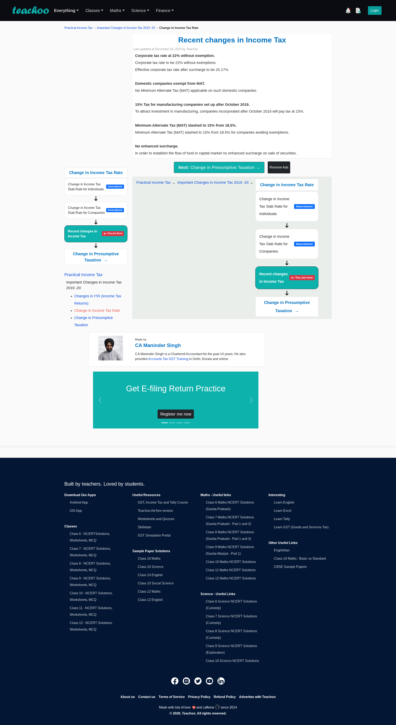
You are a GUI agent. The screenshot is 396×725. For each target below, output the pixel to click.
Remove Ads (279, 167)
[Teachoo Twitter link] (198, 681)
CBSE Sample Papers (290, 566)
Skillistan (144, 527)
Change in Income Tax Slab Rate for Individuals (95, 186)
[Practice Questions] (358, 10)
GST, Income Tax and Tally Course (163, 502)
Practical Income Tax (78, 27)
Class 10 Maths (149, 558)
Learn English (284, 502)
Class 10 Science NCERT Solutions (232, 661)
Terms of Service (172, 697)
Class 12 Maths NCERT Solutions (231, 578)
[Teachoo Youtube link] (210, 681)
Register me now (175, 414)
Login (375, 10)
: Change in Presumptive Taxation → (219, 167)
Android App (79, 502)
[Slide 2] (172, 422)
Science (138, 10)
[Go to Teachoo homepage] (30, 10)
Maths (115, 10)
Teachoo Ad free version (155, 510)
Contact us (146, 697)
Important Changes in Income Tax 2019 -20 (126, 27)
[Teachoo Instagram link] (187, 681)
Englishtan (282, 550)
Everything (64, 10)
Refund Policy (225, 697)
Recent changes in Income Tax (95, 234)
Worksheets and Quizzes (156, 519)
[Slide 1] (164, 422)
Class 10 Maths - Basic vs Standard (300, 558)
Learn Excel (282, 510)
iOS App (76, 510)
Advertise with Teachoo (257, 697)
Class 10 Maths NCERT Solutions (231, 562)
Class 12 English (150, 599)
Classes (92, 10)
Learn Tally (282, 519)
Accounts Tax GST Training (168, 359)
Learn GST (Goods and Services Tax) (301, 527)
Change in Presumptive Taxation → (96, 257)
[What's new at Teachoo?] (348, 10)
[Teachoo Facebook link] (175, 681)
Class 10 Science (151, 566)
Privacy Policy (199, 697)
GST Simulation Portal (154, 535)
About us (127, 697)
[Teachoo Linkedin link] (221, 681)
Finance (163, 10)
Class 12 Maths (149, 591)
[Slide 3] (179, 422)
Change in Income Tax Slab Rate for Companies (95, 210)
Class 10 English (150, 575)
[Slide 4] (187, 422)
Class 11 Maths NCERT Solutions (231, 570)
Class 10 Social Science (156, 583)
